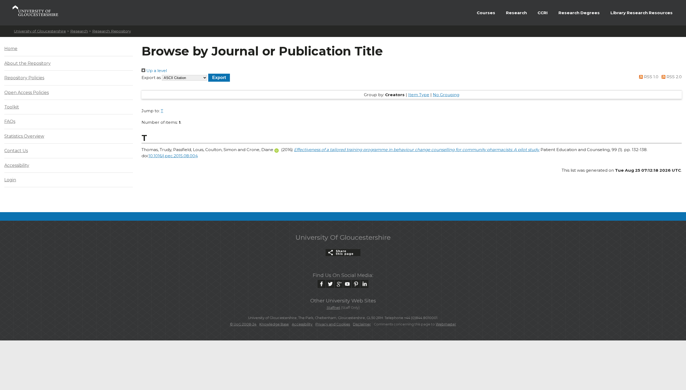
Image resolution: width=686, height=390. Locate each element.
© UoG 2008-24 (243, 324)
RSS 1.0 (650, 76)
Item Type (418, 94)
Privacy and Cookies (332, 324)
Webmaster (446, 324)
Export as (151, 77)
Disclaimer (362, 324)
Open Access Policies (26, 92)
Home (10, 48)
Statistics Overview (24, 136)
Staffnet (333, 308)
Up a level (156, 70)
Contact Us (16, 150)
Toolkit (11, 107)
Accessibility (16, 165)
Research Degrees (579, 12)
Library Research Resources (641, 12)
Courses (486, 12)
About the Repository (27, 63)
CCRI (543, 12)
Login (10, 179)
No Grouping (446, 94)
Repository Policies (24, 77)
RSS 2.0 (673, 76)
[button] (219, 77)
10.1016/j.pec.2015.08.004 (173, 155)
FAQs (9, 121)
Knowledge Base (274, 324)
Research (516, 12)
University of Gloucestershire (40, 31)
